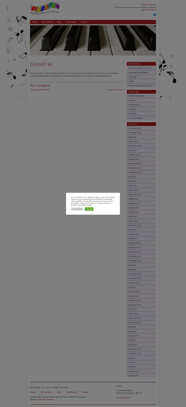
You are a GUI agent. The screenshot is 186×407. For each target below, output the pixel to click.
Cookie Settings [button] (77, 209)
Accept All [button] (89, 209)
